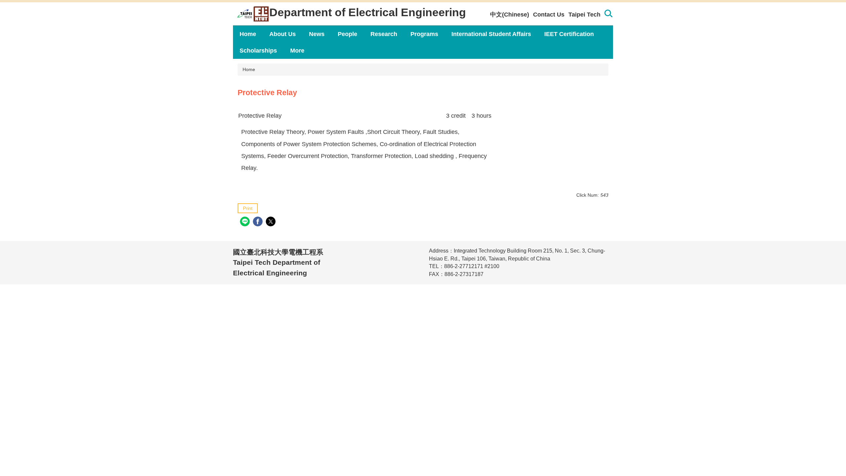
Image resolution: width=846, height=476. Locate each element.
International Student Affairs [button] (491, 34)
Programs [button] (424, 34)
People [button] (347, 34)
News (317, 34)
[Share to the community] (245, 222)
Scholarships (258, 50)
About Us (282, 34)
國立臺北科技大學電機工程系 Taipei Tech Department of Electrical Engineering (278, 262)
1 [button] (608, 15)
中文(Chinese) (509, 14)
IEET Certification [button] (569, 34)
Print (247, 208)
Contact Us (548, 14)
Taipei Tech (584, 14)
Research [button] (383, 34)
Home (248, 34)
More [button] (297, 50)
